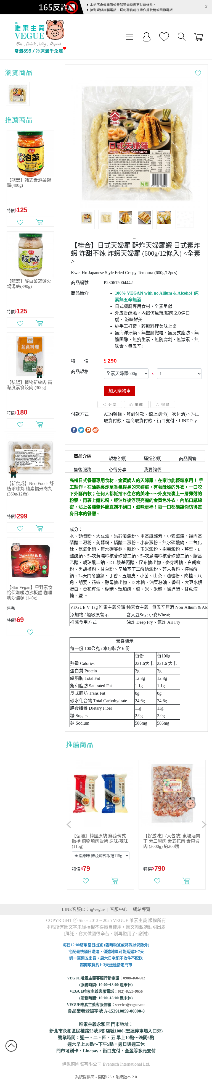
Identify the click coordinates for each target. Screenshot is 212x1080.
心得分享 (117, 469)
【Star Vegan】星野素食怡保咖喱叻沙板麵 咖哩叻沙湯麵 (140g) (29, 592)
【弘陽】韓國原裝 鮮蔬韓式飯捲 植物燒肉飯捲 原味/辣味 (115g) (100, 841)
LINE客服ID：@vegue (83, 909)
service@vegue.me (130, 1005)
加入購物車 (119, 391)
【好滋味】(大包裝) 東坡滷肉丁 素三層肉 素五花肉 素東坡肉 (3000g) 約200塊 (171, 841)
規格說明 (117, 458)
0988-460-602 (134, 978)
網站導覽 (141, 909)
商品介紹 (82, 456)
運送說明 (152, 458)
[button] (69, 824)
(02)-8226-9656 (130, 991)
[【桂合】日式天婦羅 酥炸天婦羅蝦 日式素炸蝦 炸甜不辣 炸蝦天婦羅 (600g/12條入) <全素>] (136, 141)
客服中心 (119, 909)
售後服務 (82, 469)
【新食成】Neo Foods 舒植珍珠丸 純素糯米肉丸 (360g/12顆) (30, 488)
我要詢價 (152, 469)
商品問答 (188, 458)
